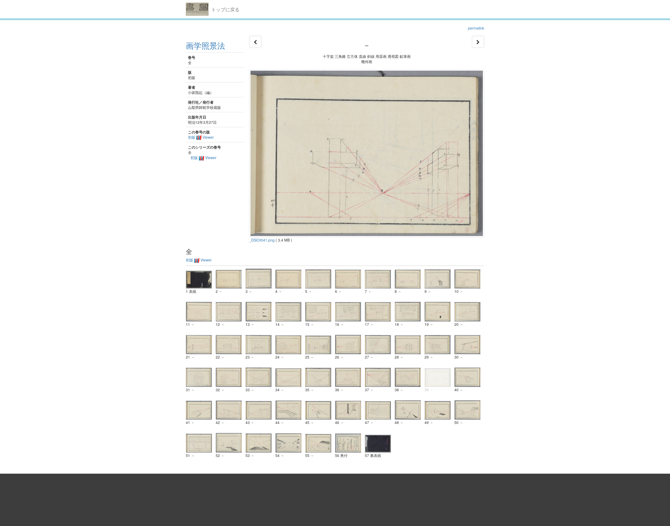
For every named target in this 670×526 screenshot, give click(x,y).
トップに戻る (225, 9)
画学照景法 (205, 45)
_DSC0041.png (262, 240)
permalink (476, 28)
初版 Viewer (201, 137)
